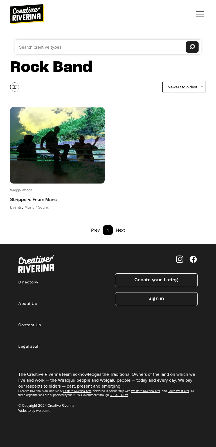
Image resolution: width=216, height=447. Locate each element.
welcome (43, 410)
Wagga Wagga (21, 190)
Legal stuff (29, 347)
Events (16, 207)
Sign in (156, 298)
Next (120, 230)
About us (27, 304)
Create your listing (156, 280)
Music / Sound (36, 207)
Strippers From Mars (33, 200)
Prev (95, 230)
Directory (28, 282)
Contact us (29, 325)
